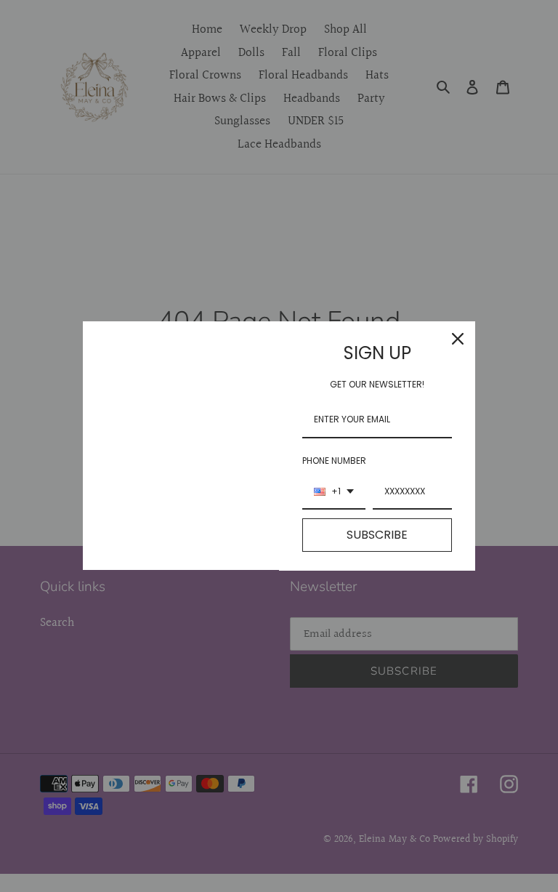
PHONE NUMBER (334, 460)
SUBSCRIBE (377, 534)
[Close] (457, 338)
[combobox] (333, 492)
